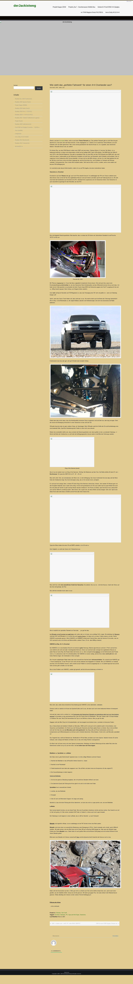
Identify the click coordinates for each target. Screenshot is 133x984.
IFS (67, 914)
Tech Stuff (18, 130)
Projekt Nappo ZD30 (59, 7)
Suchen (16, 85)
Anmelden (115, 936)
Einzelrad (57, 914)
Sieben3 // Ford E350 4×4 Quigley (108, 7)
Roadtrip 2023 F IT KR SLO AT (24, 114)
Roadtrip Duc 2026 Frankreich (23, 98)
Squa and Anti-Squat (73, 914)
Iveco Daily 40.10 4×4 (112, 12)
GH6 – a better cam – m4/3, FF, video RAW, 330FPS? (66, 923)
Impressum (66, 972)
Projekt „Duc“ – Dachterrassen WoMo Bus (81, 7)
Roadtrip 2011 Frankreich (22, 143)
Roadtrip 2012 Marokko (22, 140)
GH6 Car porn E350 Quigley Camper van (106, 923)
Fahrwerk (58, 912)
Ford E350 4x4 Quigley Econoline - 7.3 (26, 127)
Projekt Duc (19, 121)
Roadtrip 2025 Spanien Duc (23, 102)
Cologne (18, 133)
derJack (18, 146)
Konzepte (61, 140)
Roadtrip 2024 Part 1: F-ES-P (23, 111)
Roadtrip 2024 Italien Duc (22, 108)
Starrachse (83, 914)
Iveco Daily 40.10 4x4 (21, 136)
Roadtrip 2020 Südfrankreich (23, 124)
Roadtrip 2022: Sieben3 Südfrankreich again (27, 117)
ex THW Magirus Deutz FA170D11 (92, 12)
